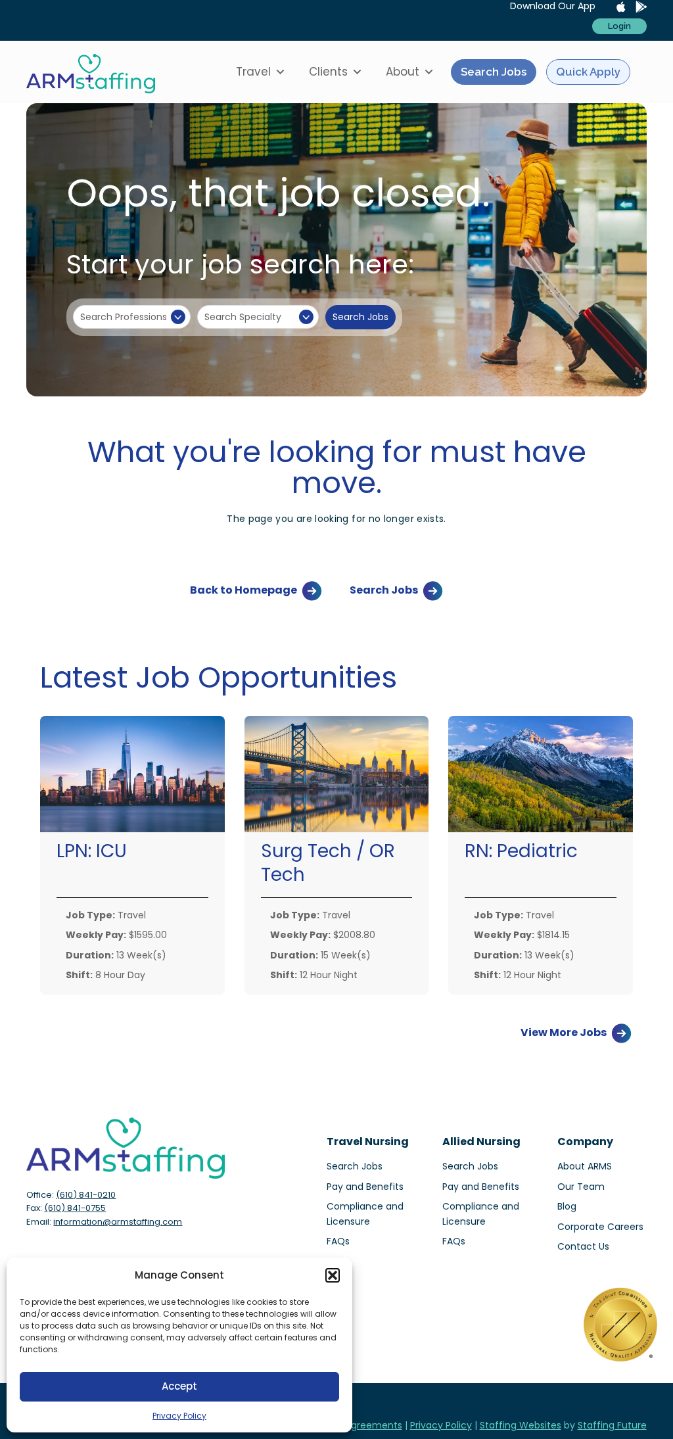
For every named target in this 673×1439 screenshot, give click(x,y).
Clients (328, 72)
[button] (332, 1275)
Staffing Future (612, 1425)
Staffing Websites (520, 1425)
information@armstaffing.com (117, 1221)
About (402, 72)
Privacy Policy (179, 1415)
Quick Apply (588, 71)
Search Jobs (493, 71)
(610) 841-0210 (86, 1195)
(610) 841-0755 (75, 1208)
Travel (253, 72)
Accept (179, 1386)
